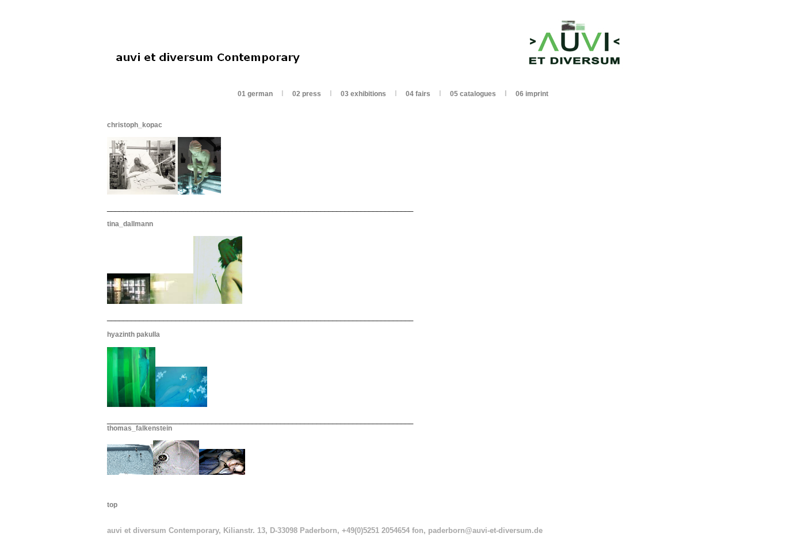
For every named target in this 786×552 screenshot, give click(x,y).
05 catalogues (473, 94)
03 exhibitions (363, 94)
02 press (306, 94)
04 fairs (418, 94)
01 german (255, 94)
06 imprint (532, 94)
